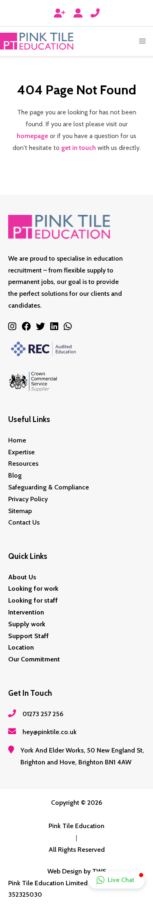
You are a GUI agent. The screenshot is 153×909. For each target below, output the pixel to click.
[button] (142, 41)
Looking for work (33, 588)
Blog (15, 475)
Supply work (26, 624)
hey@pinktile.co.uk (49, 732)
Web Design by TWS (76, 871)
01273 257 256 (43, 714)
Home (17, 440)
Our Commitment (34, 659)
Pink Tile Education (76, 826)
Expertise (21, 452)
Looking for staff (33, 600)
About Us (22, 577)
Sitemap (20, 511)
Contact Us (24, 522)
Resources (23, 463)
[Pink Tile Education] (36, 41)
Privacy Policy (28, 499)
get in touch (78, 148)
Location (21, 647)
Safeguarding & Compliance (48, 487)
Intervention (26, 612)
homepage (32, 136)
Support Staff (28, 636)
